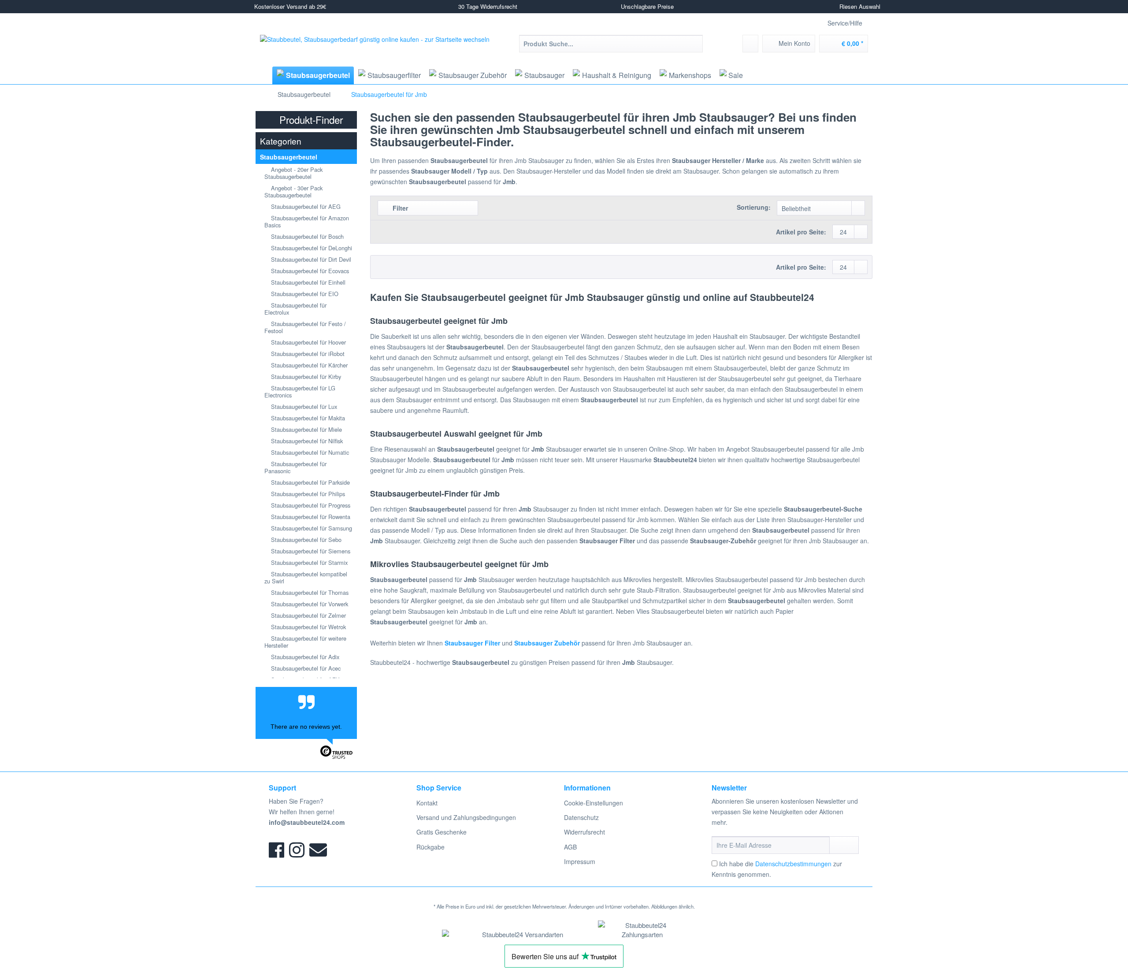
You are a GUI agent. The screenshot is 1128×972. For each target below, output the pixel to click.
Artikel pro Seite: (801, 231)
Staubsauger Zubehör (547, 642)
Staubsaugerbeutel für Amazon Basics (306, 221)
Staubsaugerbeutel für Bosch (306, 236)
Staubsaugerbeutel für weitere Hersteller (305, 641)
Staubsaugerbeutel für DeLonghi (310, 248)
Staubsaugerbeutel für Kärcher (308, 365)
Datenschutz (581, 817)
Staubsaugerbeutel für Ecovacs (309, 271)
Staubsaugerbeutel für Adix (304, 657)
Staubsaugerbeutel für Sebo (305, 539)
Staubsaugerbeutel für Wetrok (307, 627)
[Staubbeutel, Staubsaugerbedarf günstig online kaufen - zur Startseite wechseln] (375, 50)
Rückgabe (430, 846)
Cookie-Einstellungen (593, 802)
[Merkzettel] (750, 43)
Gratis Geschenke (441, 831)
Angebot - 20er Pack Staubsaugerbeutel (293, 173)
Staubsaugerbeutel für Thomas (309, 592)
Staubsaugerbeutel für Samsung (310, 528)
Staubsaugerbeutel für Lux (303, 406)
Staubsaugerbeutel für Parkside (309, 482)
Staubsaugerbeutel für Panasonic (295, 467)
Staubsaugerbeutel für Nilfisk (306, 441)
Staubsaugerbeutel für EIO (303, 293)
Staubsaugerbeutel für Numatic (309, 452)
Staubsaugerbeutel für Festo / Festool (305, 327)
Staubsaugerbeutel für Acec (305, 668)
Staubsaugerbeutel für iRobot (307, 353)
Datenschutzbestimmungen (793, 863)
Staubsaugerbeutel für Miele (305, 429)
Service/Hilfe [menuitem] (845, 23)
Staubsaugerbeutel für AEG (305, 206)
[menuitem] (611, 48)
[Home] (263, 75)
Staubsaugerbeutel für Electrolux (295, 308)
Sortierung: (754, 207)
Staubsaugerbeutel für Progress (309, 505)
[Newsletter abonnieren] (844, 845)
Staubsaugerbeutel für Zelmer (307, 615)
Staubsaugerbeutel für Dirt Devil (310, 259)
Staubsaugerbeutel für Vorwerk (308, 604)
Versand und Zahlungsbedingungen (466, 817)
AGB (570, 846)
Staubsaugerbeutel (288, 156)
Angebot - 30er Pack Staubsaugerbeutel (293, 191)
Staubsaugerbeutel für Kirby (305, 376)
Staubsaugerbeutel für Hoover (307, 342)
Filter (399, 208)
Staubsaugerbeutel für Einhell (307, 282)
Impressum (579, 861)
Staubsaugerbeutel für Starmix (308, 562)
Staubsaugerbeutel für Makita (307, 418)
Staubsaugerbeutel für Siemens (309, 551)
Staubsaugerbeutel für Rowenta (309, 516)
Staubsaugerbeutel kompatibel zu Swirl (305, 577)
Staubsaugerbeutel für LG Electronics (299, 391)
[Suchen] (694, 43)
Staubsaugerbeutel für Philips (307, 494)
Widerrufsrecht (584, 831)
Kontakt (427, 802)
